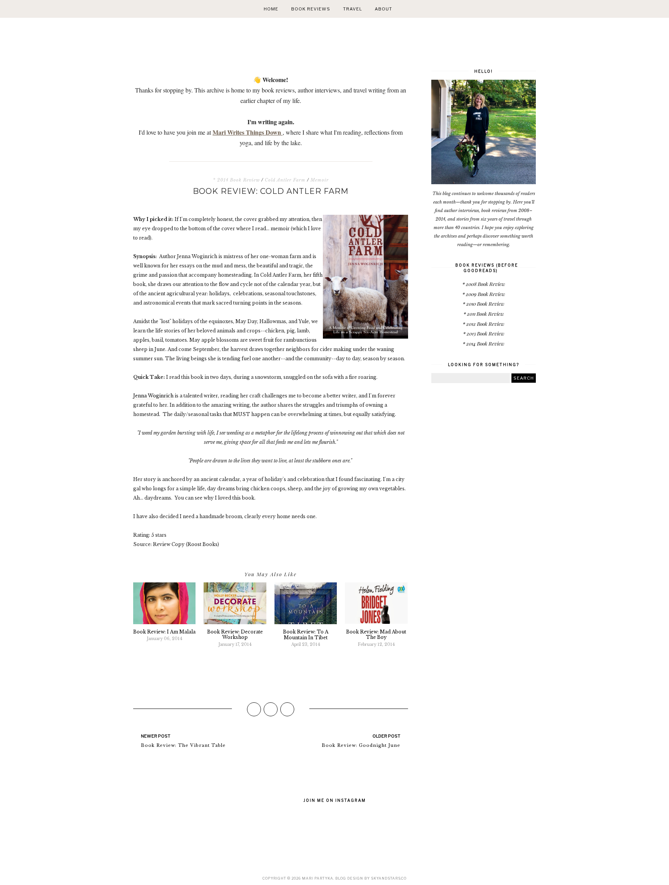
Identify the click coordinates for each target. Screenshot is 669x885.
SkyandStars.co (389, 878)
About (383, 9)
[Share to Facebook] (254, 709)
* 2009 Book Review (483, 294)
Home (271, 9)
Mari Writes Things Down (248, 132)
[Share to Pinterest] (287, 709)
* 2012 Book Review (483, 323)
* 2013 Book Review (483, 333)
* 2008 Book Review (483, 284)
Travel (352, 9)
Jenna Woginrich (153, 396)
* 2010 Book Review (483, 303)
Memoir (319, 180)
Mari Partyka (317, 878)
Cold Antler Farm (285, 180)
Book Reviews (310, 9)
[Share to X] (271, 709)
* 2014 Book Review (236, 180)
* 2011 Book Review (483, 313)
